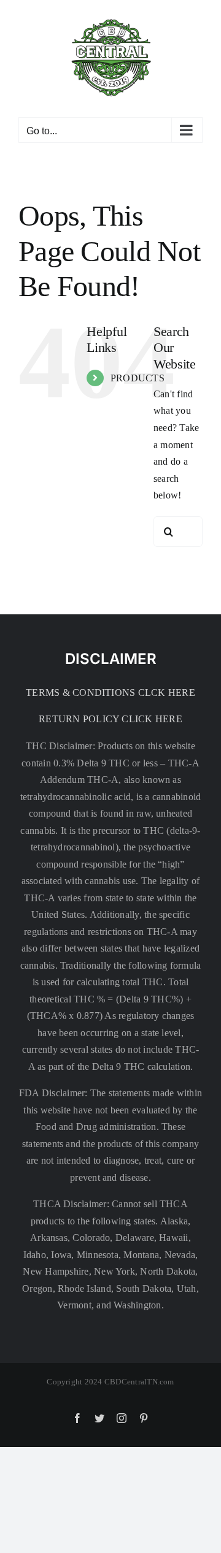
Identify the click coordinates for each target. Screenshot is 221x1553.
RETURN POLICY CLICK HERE (110, 719)
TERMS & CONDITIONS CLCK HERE (110, 692)
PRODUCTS (137, 378)
